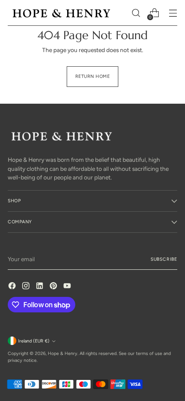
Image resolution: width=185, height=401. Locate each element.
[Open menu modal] (173, 13)
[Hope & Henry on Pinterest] (54, 286)
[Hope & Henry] (61, 13)
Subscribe (164, 259)
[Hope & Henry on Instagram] (27, 286)
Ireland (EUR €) (33, 341)
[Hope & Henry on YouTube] (68, 286)
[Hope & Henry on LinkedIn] (40, 286)
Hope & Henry (62, 353)
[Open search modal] (136, 13)
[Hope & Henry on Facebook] (13, 286)
